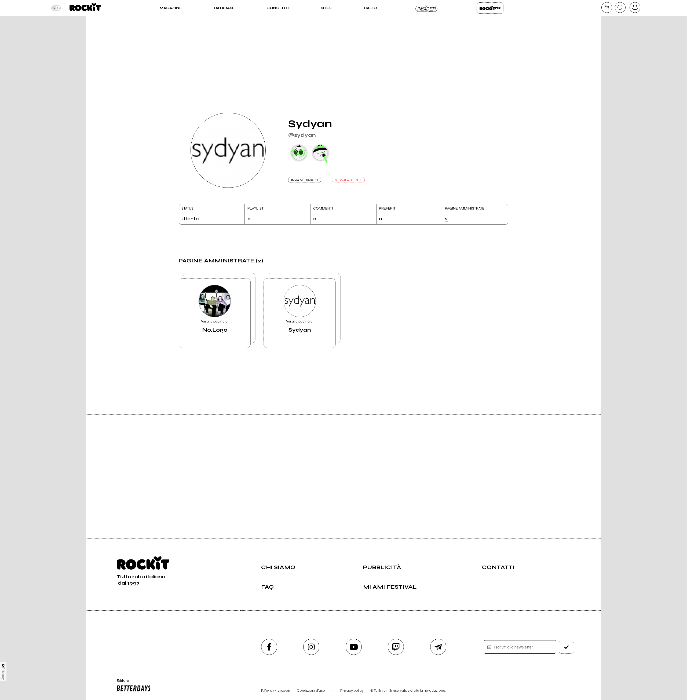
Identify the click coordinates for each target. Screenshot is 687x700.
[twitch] (396, 647)
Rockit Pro (490, 8)
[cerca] (620, 7)
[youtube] (354, 647)
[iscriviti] (566, 647)
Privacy (3, 673)
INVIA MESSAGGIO (304, 180)
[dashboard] (635, 7)
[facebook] (269, 647)
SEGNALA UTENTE (348, 180)
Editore (120, 683)
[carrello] (606, 7)
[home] (85, 8)
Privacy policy (352, 690)
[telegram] (438, 647)
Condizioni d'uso (311, 690)
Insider (426, 8)
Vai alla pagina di (214, 326)
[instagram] (311, 647)
